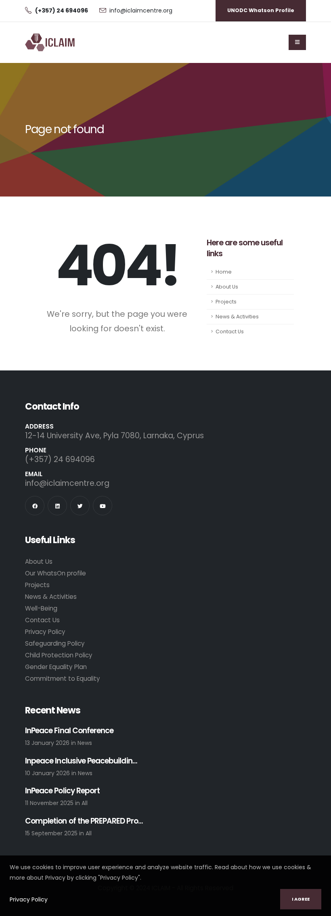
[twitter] (80, 505)
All (85, 803)
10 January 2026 (48, 773)
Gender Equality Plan (56, 667)
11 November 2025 (50, 803)
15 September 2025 (52, 833)
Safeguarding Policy (55, 643)
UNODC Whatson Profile (260, 10)
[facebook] (34, 505)
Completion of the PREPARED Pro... (84, 821)
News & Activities (237, 316)
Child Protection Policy (58, 655)
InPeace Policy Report (62, 791)
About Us (227, 286)
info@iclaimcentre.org (140, 10)
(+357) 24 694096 (60, 459)
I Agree (301, 899)
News (85, 743)
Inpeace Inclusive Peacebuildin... (81, 761)
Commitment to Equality (62, 678)
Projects (226, 301)
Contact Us (230, 331)
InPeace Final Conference (69, 731)
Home (224, 271)
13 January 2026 (48, 743)
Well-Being (41, 608)
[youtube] (102, 505)
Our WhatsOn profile (55, 573)
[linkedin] (57, 505)
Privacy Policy (29, 899)
